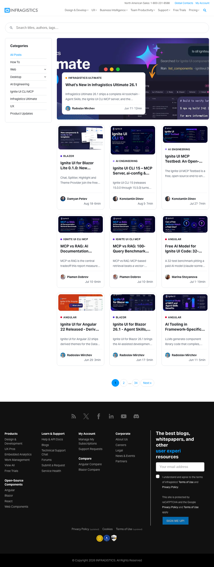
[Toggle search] (205, 10)
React (9, 501)
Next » (147, 383)
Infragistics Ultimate (23, 99)
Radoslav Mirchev (83, 108)
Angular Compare (90, 464)
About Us (122, 439)
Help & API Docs (52, 439)
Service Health (51, 471)
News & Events (125, 456)
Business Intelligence (113, 10)
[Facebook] (98, 416)
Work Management (17, 460)
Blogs (45, 445)
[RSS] (73, 416)
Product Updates (21, 113)
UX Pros (10, 449)
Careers (121, 445)
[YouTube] (124, 416)
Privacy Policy (170, 487)
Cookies (107, 529)
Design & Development (13, 441)
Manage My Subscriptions (88, 441)
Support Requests (90, 449)
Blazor (68, 156)
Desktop (15, 77)
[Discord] (136, 416)
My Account (202, 3)
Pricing (193, 10)
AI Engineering (19, 84)
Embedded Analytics (18, 454)
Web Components (16, 506)
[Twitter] (86, 416)
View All (10, 465)
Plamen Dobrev (77, 277)
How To (15, 62)
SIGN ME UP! (175, 520)
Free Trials (179, 10)
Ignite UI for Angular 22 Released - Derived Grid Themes (80, 329)
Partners (121, 461)
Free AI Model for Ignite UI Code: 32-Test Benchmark (182, 251)
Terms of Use (186, 482)
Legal (119, 450)
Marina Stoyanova (184, 277)
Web (13, 69)
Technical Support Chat (54, 452)
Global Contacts (184, 3)
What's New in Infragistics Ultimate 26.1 (101, 84)
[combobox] (110, 28)
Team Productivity (142, 10)
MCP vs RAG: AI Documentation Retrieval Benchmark (79, 251)
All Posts (16, 55)
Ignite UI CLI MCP (22, 91)
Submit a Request (53, 465)
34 (136, 383)
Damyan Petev (77, 199)
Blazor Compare (89, 469)
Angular (174, 239)
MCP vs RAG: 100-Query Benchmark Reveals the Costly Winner (130, 254)
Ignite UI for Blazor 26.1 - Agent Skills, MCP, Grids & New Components (130, 332)
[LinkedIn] (111, 416)
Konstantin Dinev (132, 199)
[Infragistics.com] (25, 10)
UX (93, 10)
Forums (47, 460)
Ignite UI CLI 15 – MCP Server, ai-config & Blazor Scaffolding (132, 173)
